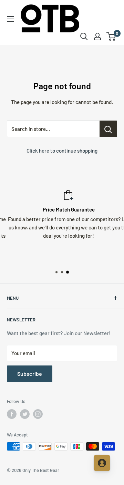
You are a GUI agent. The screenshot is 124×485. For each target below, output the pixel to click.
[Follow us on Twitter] (25, 414)
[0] (111, 36)
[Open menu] (10, 19)
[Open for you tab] (102, 463)
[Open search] (84, 36)
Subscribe (29, 373)
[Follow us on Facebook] (12, 414)
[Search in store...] (108, 129)
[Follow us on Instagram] (38, 414)
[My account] (97, 36)
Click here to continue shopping (62, 150)
